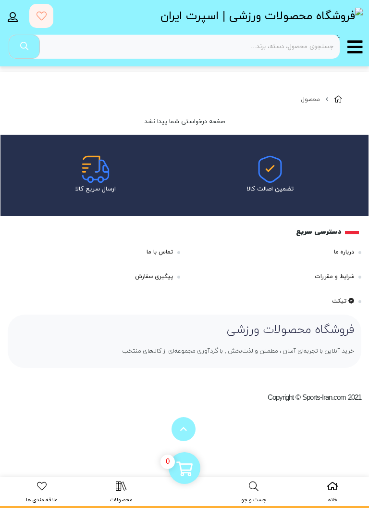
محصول (310, 99)
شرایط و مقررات (334, 276)
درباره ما (344, 252)
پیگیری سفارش (154, 276)
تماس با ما (160, 252)
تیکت (340, 301)
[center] (24, 47)
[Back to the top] (184, 429)
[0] (184, 469)
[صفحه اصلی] (338, 99)
